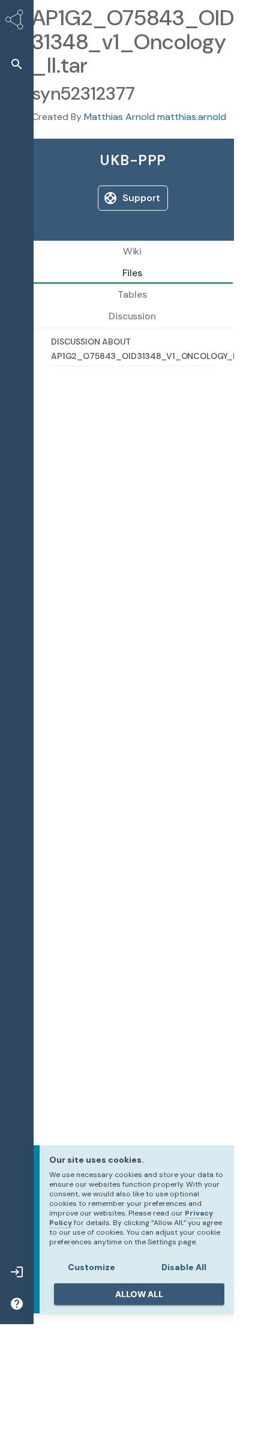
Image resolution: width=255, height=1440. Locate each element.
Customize (91, 1267)
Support (141, 197)
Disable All (183, 1267)
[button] (17, 64)
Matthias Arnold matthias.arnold (155, 116)
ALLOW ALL (139, 1294)
